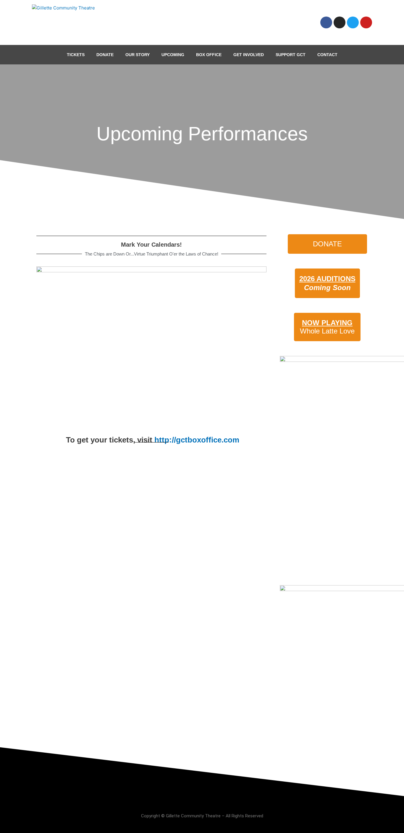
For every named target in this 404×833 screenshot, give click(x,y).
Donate (105, 54)
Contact (327, 54)
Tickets (76, 54)
